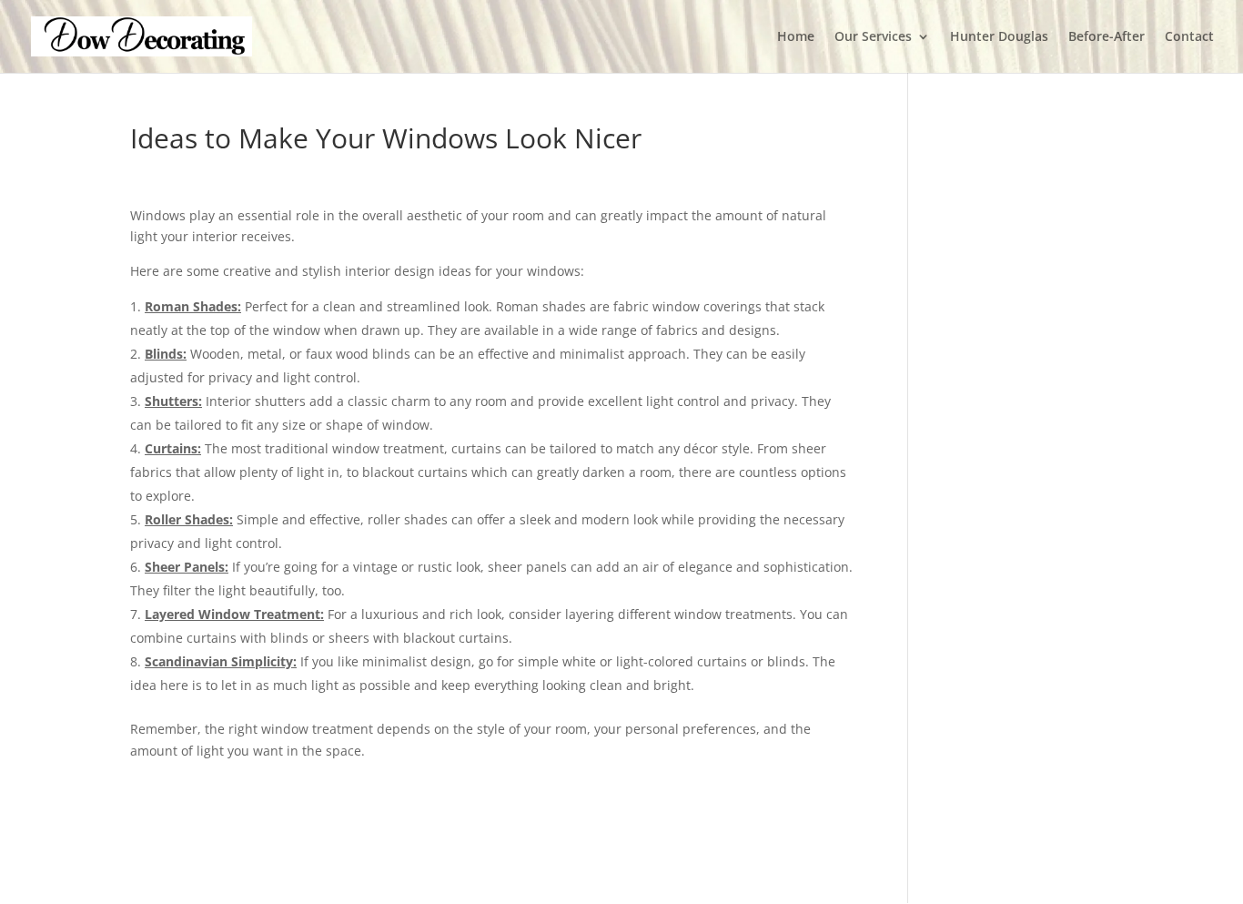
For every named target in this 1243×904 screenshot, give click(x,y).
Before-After (1106, 37)
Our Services (873, 37)
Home (795, 37)
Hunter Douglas (999, 37)
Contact (1189, 37)
